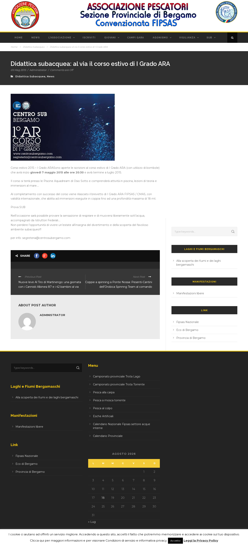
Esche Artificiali (103, 416)
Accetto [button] (175, 540)
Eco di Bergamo (187, 330)
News (35, 37)
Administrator (37, 69)
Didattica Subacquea (33, 47)
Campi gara (135, 37)
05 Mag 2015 (18, 69)
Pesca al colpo (102, 408)
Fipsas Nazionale (187, 322)
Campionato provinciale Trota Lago (116, 376)
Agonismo (160, 37)
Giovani (110, 37)
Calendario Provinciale (108, 436)
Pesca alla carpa (104, 392)
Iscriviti (89, 37)
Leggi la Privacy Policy (201, 540)
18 (103, 497)
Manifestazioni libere (190, 293)
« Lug (92, 522)
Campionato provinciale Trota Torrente (119, 384)
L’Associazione (59, 37)
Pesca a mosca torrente (109, 400)
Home (19, 37)
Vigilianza (187, 37)
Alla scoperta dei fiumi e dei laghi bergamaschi (47, 397)
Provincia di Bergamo (191, 338)
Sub (209, 37)
